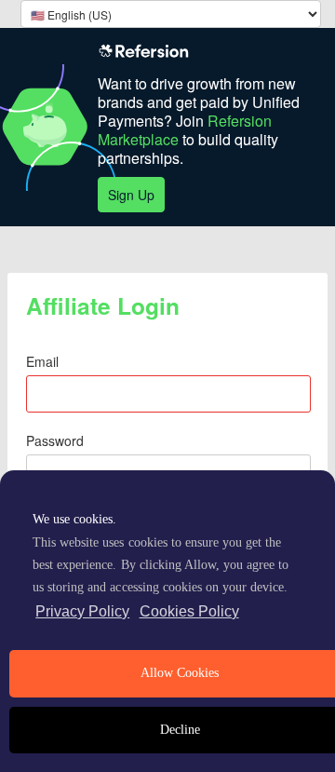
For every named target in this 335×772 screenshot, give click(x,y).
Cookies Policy (189, 611)
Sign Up (131, 194)
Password (55, 440)
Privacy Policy (82, 611)
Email (42, 361)
